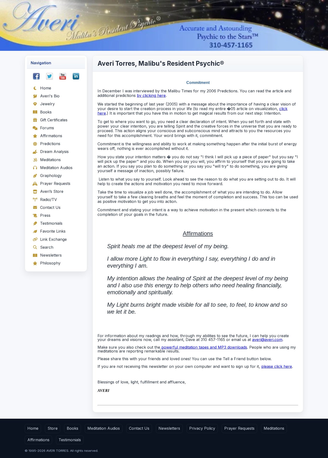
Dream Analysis (54, 151)
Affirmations (51, 135)
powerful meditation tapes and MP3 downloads (203, 347)
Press (45, 215)
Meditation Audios (56, 167)
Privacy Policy (202, 428)
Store (53, 428)
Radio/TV (48, 199)
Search (46, 247)
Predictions (50, 143)
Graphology (51, 175)
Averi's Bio (50, 96)
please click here (276, 366)
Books (46, 112)
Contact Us (50, 207)
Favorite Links (53, 231)
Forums (47, 127)
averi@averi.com (267, 339)
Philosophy (50, 263)
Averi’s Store (51, 191)
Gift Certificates (53, 119)
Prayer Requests (55, 183)
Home (45, 88)
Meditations (50, 159)
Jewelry (47, 103)
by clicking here (151, 95)
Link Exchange (53, 239)
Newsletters (51, 255)
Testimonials (51, 223)
